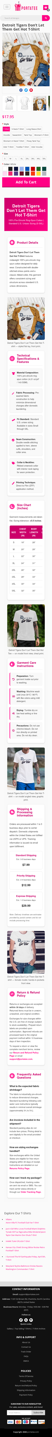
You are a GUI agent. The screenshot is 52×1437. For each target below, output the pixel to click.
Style (6, 124)
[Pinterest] (31, 90)
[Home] (25, 6)
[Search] (46, 18)
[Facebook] (21, 90)
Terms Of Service (26, 1376)
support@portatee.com (21, 1058)
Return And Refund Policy (26, 1385)
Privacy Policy (26, 1381)
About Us (26, 1342)
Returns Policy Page (19, 1168)
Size (6, 153)
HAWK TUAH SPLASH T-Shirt (18, 1241)
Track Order (26, 1351)
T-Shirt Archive (39, 1328)
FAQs (26, 1356)
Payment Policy (26, 1395)
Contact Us (26, 1347)
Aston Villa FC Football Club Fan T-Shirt (22, 1222)
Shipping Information (26, 1390)
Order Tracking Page (31, 1191)
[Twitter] (26, 90)
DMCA (26, 1361)
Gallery (10, 1328)
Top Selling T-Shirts (23, 1328)
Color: (10, 164)
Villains (9, 1219)
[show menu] (7, 6)
